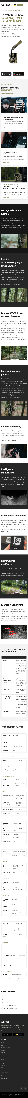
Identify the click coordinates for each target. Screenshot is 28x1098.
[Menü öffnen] (25, 5)
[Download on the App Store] (6, 74)
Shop (2, 1055)
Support (3, 1065)
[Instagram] (21, 1088)
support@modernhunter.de (19, 1)
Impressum (4, 1075)
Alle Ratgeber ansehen (7, 93)
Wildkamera (4, 1043)
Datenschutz (4, 1078)
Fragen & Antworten (6, 1063)
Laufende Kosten (5, 1047)
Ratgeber (3, 1050)
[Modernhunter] (5, 5)
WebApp (3, 1052)
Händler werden (5, 1068)
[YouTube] (25, 1088)
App (2, 1045)
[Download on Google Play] (18, 74)
